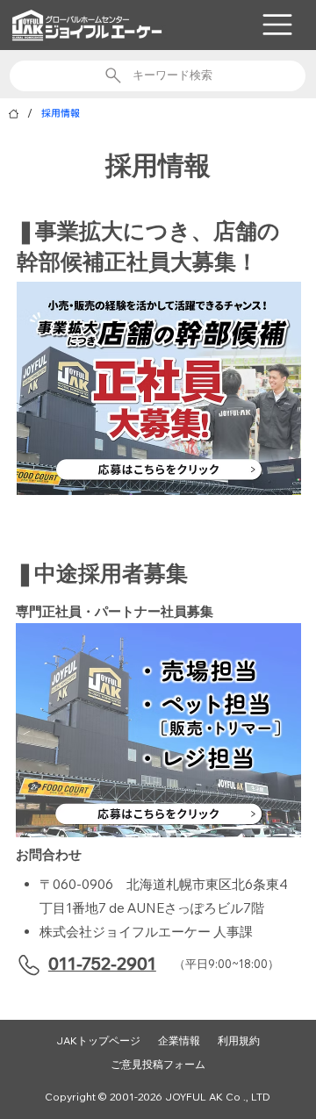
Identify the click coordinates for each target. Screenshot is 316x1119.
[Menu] (277, 24)
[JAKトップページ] (13, 113)
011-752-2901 (102, 963)
